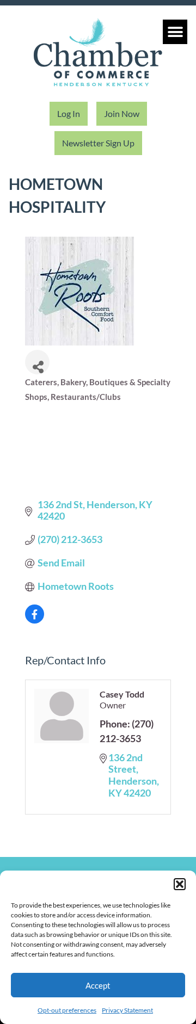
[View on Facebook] (34, 620)
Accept (98, 985)
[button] (179, 884)
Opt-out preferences (67, 1010)
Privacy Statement (127, 1010)
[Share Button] (37, 362)
